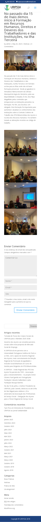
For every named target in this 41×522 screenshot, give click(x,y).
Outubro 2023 (9, 426)
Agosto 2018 (8, 470)
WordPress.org (9, 508)
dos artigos (9, 501)
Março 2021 (8, 457)
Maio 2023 (8, 433)
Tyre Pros (7, 408)
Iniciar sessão (9, 498)
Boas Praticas (9, 479)
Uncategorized (9, 489)
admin (8, 44)
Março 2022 (8, 446)
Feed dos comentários (13, 505)
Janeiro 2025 (8, 419)
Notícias (27, 44)
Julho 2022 (8, 443)
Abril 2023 (7, 436)
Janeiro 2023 (8, 440)
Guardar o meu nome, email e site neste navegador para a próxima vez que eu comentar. (19, 302)
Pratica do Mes (9, 486)
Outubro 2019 (9, 463)
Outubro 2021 (9, 450)
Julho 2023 (8, 430)
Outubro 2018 (9, 467)
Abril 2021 (7, 453)
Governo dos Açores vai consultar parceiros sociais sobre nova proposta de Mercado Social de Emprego (19, 344)
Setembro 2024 (9, 423)
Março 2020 (8, 460)
